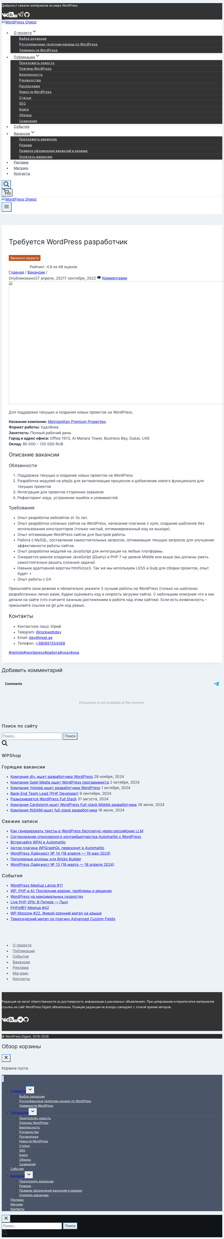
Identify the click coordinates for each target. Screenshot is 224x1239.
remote (16, 652)
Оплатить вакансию (35, 157)
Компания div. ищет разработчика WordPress (51, 776)
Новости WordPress (35, 92)
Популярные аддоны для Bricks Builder (45, 859)
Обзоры (25, 115)
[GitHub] (27, 16)
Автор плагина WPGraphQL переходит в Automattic (57, 848)
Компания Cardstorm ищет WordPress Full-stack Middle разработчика (73, 804)
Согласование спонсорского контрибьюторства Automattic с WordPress (75, 836)
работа (52, 652)
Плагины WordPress (35, 68)
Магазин (21, 168)
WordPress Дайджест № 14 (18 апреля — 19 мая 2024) (60, 853)
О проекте (22, 945)
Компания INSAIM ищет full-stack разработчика (53, 810)
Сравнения (28, 121)
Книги (24, 109)
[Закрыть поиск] (6, 1219)
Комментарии (114, 278)
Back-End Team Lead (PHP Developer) (44, 793)
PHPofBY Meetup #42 (29, 908)
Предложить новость (37, 63)
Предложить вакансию (38, 139)
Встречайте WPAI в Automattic (38, 842)
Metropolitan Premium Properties (77, 421)
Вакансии (21, 962)
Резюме (25, 145)
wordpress (34, 652)
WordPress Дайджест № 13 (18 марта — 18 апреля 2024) (62, 864)
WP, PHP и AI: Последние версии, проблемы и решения (61, 891)
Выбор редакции (33, 38)
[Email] (15, 16)
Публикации (24, 951)
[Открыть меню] (7, 207)
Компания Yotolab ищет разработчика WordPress (55, 788)
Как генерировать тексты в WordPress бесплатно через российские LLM (76, 831)
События (21, 126)
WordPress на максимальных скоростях (46, 896)
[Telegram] (20, 16)
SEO (22, 103)
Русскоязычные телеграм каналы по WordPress (58, 44)
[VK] (5, 16)
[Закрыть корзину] (6, 1058)
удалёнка (69, 652)
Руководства (30, 80)
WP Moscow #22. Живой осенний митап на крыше (56, 913)
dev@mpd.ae (40, 637)
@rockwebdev (48, 632)
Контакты (22, 173)
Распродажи (29, 86)
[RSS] (11, 16)
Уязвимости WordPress (38, 50)
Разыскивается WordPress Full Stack (43, 799)
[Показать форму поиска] (6, 184)
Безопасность (31, 74)
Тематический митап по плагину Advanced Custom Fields (62, 919)
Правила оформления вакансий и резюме (53, 151)
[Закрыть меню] (3, 1078)
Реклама (21, 162)
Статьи (25, 98)
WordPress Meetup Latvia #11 (36, 885)
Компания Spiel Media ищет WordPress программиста (59, 782)
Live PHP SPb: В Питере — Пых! (39, 902)
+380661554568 (50, 643)
